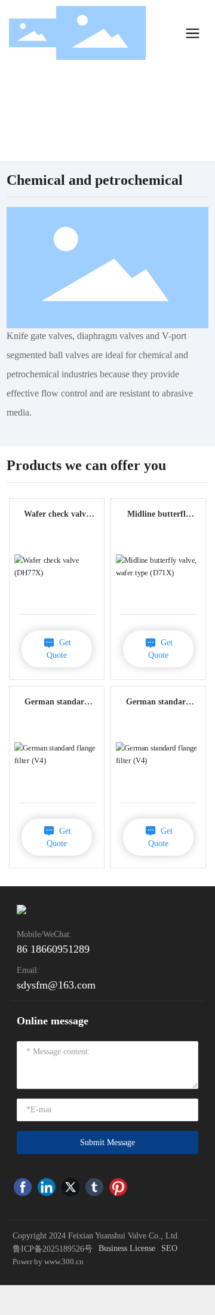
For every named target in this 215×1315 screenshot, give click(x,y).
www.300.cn (64, 1261)
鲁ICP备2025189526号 (53, 1248)
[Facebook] (23, 1187)
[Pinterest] (118, 1187)
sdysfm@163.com (56, 985)
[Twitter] (70, 1187)
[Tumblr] (94, 1187)
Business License (127, 1248)
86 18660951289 (53, 949)
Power (23, 1261)
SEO (169, 1248)
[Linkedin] (47, 1187)
